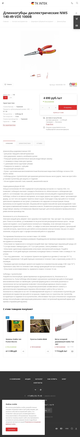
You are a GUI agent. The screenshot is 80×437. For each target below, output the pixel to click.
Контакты (38, 383)
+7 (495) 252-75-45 (35, 396)
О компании (15, 379)
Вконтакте (35, 389)
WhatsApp (40, 389)
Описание (9, 143)
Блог (64, 379)
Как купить (52, 379)
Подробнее (49, 124)
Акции (28, 379)
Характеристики (24, 143)
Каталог (39, 379)
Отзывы (39, 143)
